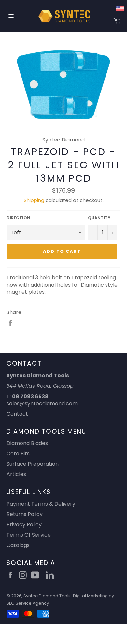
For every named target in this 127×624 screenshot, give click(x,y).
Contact (17, 414)
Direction (18, 218)
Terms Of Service (29, 535)
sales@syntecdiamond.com (42, 403)
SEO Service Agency (28, 603)
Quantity (99, 218)
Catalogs (18, 545)
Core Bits (18, 453)
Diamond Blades (27, 443)
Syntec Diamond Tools (47, 596)
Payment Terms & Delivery (41, 504)
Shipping (34, 200)
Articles (16, 474)
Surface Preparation (33, 464)
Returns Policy (25, 514)
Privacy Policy (24, 524)
